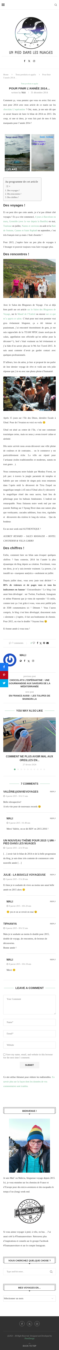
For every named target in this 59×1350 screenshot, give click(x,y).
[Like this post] (34, 643)
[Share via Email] (47, 643)
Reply (53, 792)
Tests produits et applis (26, 74)
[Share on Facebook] (37, 643)
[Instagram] (34, 61)
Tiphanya (10, 923)
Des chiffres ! (13, 197)
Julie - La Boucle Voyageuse (24, 874)
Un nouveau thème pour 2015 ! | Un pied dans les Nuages (28, 842)
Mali (23, 92)
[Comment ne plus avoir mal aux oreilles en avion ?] (29, 734)
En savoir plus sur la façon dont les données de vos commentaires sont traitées (29, 1081)
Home (6, 74)
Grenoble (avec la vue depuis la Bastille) (29, 221)
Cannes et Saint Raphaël (26, 230)
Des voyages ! (13, 190)
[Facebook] (24, 61)
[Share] (4, 667)
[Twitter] (29, 61)
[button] (6, 743)
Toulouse (7, 226)
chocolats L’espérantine (14, 109)
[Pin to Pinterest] (44, 643)
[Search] (55, 5)
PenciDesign (29, 1338)
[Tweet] (4, 683)
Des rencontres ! (14, 194)
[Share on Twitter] (40, 643)
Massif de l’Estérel (26, 314)
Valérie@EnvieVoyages (20, 791)
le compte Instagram (35, 1245)
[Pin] (4, 675)
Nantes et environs (30, 226)
